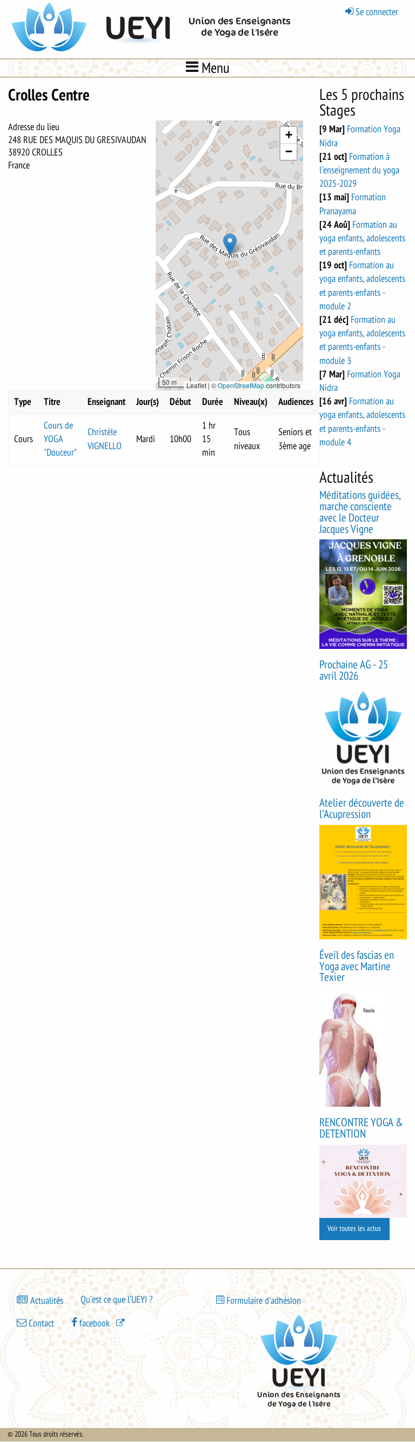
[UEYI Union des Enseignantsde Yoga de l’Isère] (154, 50)
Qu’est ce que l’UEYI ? (116, 1299)
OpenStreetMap (241, 385)
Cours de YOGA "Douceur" (60, 439)
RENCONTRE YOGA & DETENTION (361, 1128)
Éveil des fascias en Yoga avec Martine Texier (356, 966)
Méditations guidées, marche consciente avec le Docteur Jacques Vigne (360, 512)
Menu (214, 68)
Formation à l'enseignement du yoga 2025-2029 (359, 170)
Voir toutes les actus (354, 1228)
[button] (230, 244)
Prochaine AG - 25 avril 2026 (353, 670)
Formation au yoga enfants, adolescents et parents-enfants (362, 238)
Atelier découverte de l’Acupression (361, 809)
